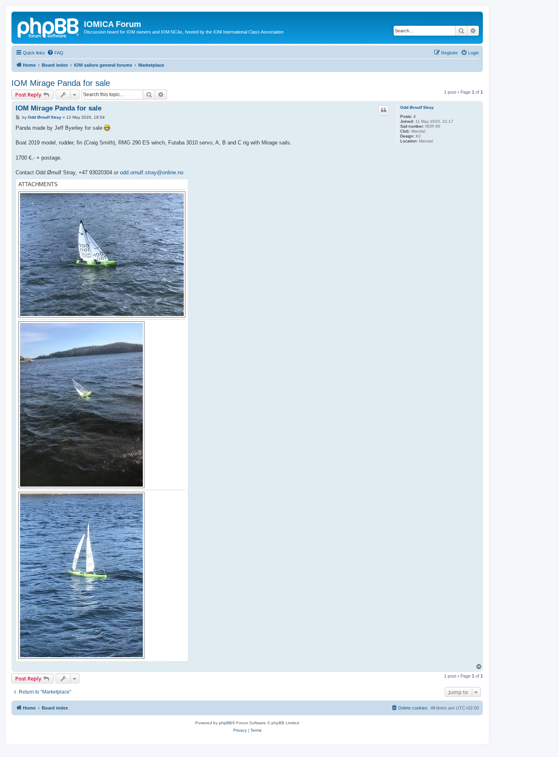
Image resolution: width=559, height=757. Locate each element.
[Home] (49, 27)
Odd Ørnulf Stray (417, 107)
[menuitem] (55, 53)
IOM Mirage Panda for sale (60, 83)
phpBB (225, 723)
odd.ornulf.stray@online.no (151, 172)
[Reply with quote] (383, 110)
